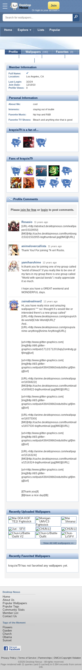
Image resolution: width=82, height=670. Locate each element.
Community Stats (14, 609)
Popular (54, 30)
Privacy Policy (8, 658)
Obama (7, 637)
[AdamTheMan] (54, 171)
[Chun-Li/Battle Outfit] (48, 536)
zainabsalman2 (31, 301)
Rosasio (26, 222)
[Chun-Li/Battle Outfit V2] (21, 536)
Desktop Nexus (34, 661)
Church (7, 633)
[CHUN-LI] (43, 528)
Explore (23, 30)
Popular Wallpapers (15, 603)
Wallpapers (37, 51)
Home (8, 30)
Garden (7, 630)
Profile (13, 51)
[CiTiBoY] (29, 183)
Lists (41, 30)
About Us (8, 600)
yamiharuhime (31, 262)
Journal (30, 56)
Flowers (7, 627)
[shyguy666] (16, 142)
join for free (28, 209)
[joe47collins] (41, 183)
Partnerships (45, 658)
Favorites (64, 51)
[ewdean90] (29, 171)
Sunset (7, 640)
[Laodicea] (41, 171)
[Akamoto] (41, 142)
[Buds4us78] (16, 171)
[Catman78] (29, 142)
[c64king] (16, 183)
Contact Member (20, 60)
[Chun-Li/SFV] (69, 536)
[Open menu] (5, 6)
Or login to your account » (45, 10)
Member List (10, 613)
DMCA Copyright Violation (67, 658)
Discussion (53, 56)
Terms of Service (27, 658)
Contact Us (10, 616)
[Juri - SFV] (16, 528)
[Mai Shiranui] (69, 521)
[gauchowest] (67, 171)
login (44, 209)
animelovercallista (33, 246)
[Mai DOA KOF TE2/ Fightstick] (21, 521)
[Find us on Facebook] (12, 650)
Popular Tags (11, 606)
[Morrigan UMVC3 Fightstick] (48, 524)
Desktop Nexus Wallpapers (21, 6)
